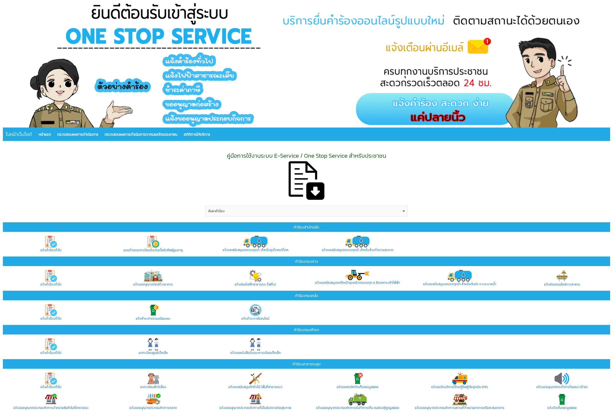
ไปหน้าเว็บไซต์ (19, 134)
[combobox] (306, 211)
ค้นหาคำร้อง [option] (216, 211)
